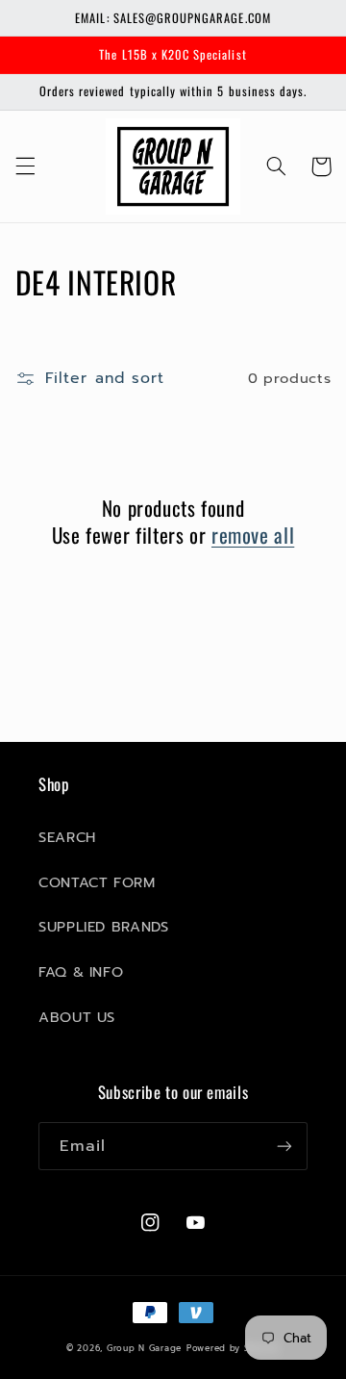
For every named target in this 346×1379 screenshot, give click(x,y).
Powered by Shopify (233, 1348)
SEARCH (67, 837)
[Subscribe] (284, 1145)
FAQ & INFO (80, 972)
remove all (252, 535)
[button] (25, 166)
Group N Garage (144, 1348)
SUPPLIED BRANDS (103, 926)
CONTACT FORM (97, 882)
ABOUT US (76, 1017)
